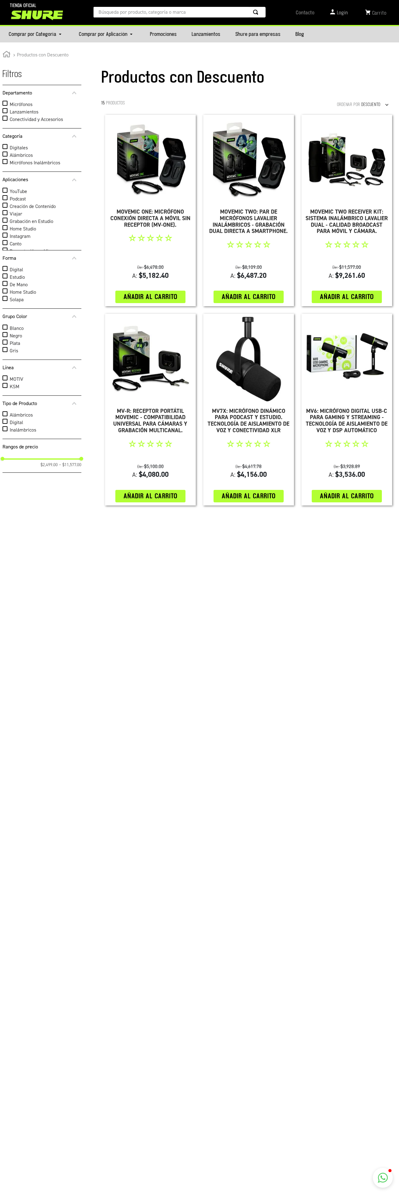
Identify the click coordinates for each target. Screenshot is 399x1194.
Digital (16, 269)
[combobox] (179, 12)
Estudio (17, 277)
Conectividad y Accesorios (36, 119)
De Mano (19, 284)
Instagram (20, 236)
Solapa (17, 299)
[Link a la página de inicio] (6, 55)
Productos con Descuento (43, 54)
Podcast (18, 199)
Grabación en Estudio (31, 221)
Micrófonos (21, 104)
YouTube (18, 191)
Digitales (19, 147)
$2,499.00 (49, 464)
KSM (14, 386)
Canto (16, 243)
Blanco (17, 328)
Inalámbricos (23, 430)
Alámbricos (21, 155)
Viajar (16, 213)
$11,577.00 (70, 464)
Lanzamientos (24, 112)
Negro (16, 335)
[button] (41, 93)
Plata (15, 343)
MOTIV (16, 379)
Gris (14, 350)
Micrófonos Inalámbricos (35, 162)
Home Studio (23, 228)
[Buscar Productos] (257, 12)
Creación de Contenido (33, 206)
